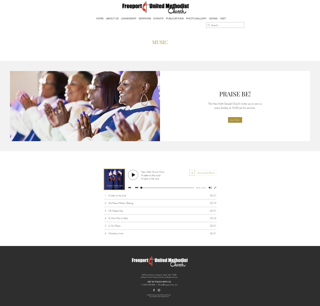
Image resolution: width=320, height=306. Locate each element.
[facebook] (154, 290)
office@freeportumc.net (168, 285)
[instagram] (158, 290)
